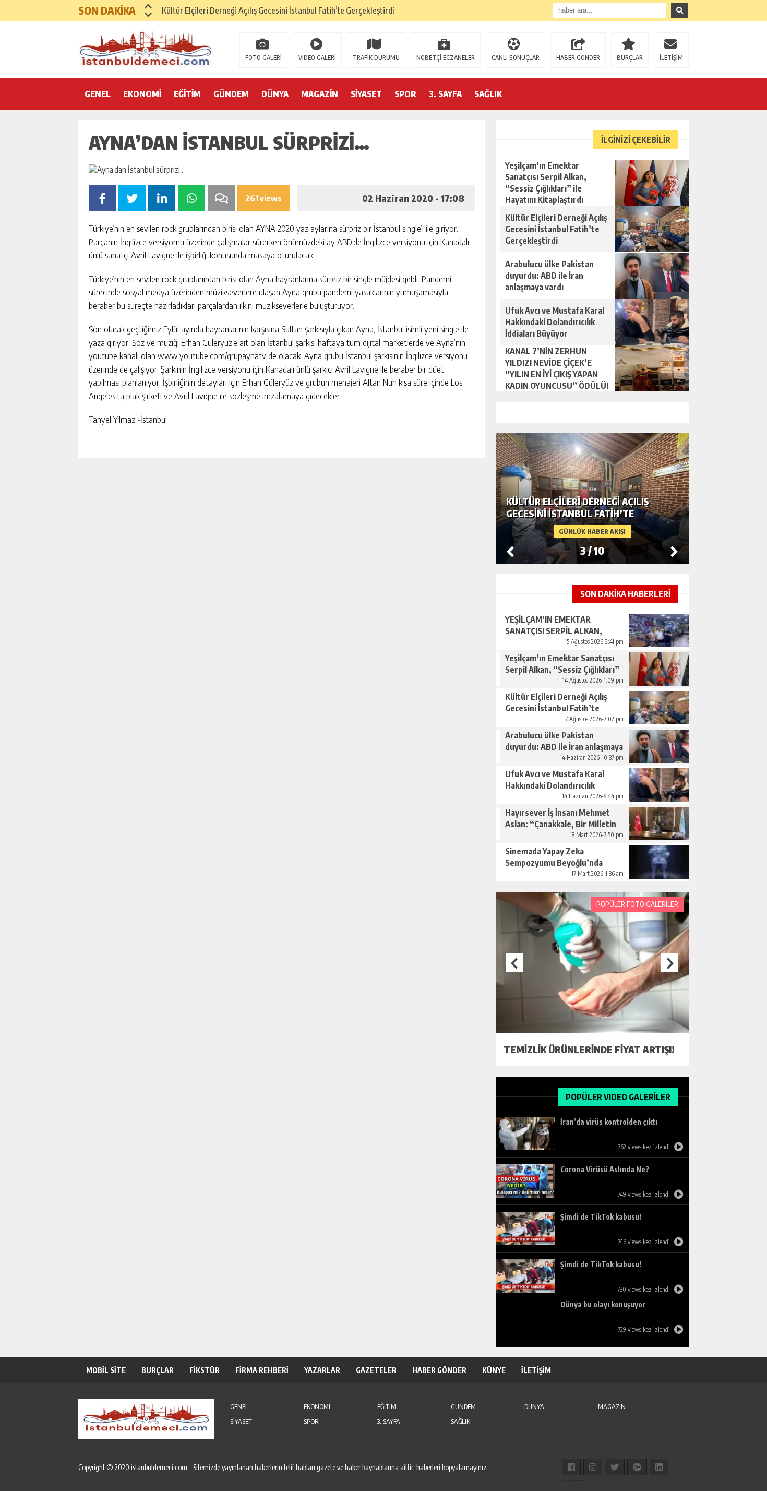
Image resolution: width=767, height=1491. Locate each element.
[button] (148, 6)
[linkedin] (659, 1467)
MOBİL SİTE (106, 1370)
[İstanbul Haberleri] (146, 48)
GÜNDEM (231, 94)
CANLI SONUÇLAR (516, 58)
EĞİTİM (187, 94)
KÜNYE (494, 1370)
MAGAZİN (319, 94)
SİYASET (366, 94)
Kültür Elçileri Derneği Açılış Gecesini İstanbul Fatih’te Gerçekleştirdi (278, 10)
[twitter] (615, 1467)
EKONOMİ (142, 94)
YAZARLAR (322, 1370)
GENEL (98, 94)
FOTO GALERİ (263, 58)
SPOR (405, 94)
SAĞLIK (488, 94)
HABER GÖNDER (578, 58)
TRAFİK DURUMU (376, 58)
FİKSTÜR (204, 1370)
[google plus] (637, 1467)
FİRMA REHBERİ (262, 1370)
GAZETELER (376, 1370)
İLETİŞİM (671, 58)
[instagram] (592, 1467)
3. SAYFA (445, 94)
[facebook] (571, 1467)
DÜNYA (275, 94)
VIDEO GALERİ (317, 58)
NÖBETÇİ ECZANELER (445, 58)
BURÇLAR (630, 58)
